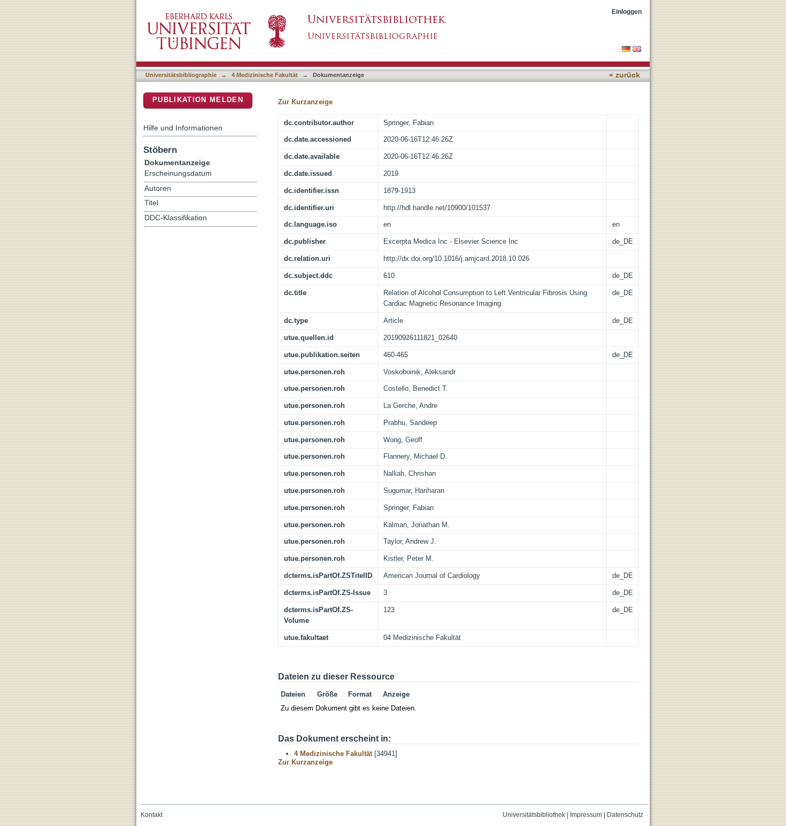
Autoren (157, 188)
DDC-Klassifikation (175, 218)
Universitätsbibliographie (181, 75)
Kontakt (152, 815)
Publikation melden (197, 100)
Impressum (586, 815)
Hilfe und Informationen (182, 127)
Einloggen (627, 11)
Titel (151, 203)
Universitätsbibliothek (534, 815)
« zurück (624, 75)
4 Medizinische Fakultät (265, 75)
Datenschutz (625, 815)
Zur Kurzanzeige (305, 102)
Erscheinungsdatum (178, 173)
